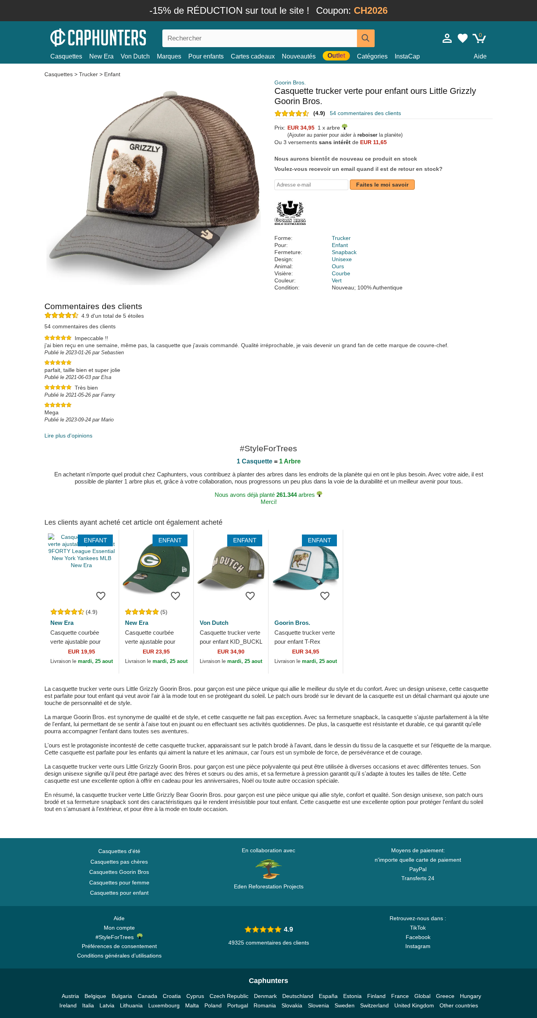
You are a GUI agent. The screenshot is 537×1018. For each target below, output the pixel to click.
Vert (337, 280)
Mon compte (119, 928)
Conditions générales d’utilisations (119, 955)
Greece (445, 996)
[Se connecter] (447, 38)
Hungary (470, 996)
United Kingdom (414, 1005)
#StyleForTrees (116, 937)
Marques (169, 56)
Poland (213, 1005)
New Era (101, 56)
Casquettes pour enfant (119, 893)
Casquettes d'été (119, 851)
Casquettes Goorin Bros (119, 872)
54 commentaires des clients (365, 113)
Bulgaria (122, 996)
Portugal (237, 1005)
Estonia (352, 996)
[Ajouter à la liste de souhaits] (101, 595)
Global (422, 996)
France (400, 996)
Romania (265, 1005)
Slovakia (291, 1005)
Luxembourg (164, 1005)
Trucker (88, 74)
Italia (88, 1005)
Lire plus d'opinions (68, 435)
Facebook (418, 937)
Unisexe (342, 259)
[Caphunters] (119, 36)
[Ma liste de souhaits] (463, 38)
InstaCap (407, 56)
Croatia (172, 996)
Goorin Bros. (290, 82)
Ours (338, 266)
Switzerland (374, 1005)
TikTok (418, 928)
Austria (70, 996)
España (328, 996)
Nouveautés (299, 56)
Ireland (68, 1005)
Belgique (95, 996)
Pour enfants (206, 56)
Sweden (345, 1005)
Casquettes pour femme (119, 882)
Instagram (417, 946)
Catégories (372, 56)
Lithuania (131, 1005)
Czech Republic (229, 996)
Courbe (341, 273)
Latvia (106, 1005)
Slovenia (318, 1005)
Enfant (112, 74)
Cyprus (195, 996)
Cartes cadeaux (253, 56)
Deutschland (297, 996)
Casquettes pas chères (119, 862)
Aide (480, 56)
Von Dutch (135, 56)
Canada (147, 996)
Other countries (459, 1005)
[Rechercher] (366, 38)
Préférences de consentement (119, 946)
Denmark (265, 996)
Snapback (344, 252)
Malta (192, 1005)
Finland (376, 996)
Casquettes (66, 56)
